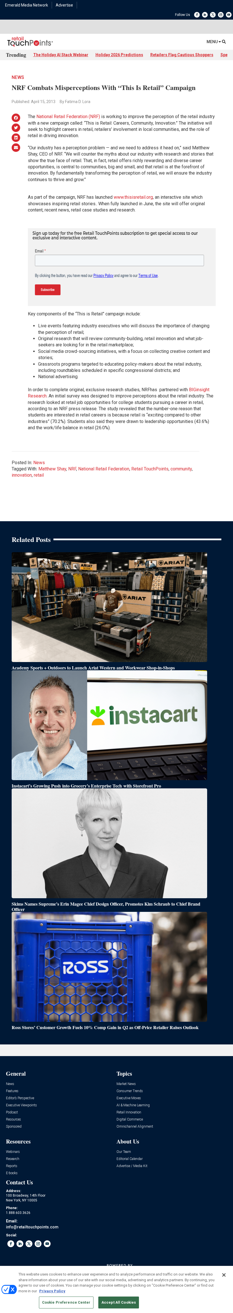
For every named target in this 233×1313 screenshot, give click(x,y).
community (181, 469)
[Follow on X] (213, 15)
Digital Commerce (129, 1119)
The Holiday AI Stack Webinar (60, 55)
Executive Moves (128, 1098)
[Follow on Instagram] (221, 15)
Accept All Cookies (118, 1302)
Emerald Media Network (26, 5)
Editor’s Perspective (20, 1098)
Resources (13, 1119)
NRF (72, 469)
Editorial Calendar (129, 1159)
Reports (11, 1166)
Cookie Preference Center (66, 1302)
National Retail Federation (103, 469)
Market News (126, 1084)
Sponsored (14, 1126)
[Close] (224, 1275)
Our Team (123, 1152)
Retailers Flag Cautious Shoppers (181, 55)
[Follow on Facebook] (197, 15)
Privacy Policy (52, 1291)
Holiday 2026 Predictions (119, 55)
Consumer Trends (129, 1091)
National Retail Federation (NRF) (68, 116)
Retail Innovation (128, 1112)
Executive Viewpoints (21, 1105)
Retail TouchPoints (149, 469)
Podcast (12, 1112)
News (18, 77)
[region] (116, 1289)
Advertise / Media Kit (131, 1166)
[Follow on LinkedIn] (205, 15)
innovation (22, 475)
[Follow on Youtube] (229, 15)
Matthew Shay (52, 469)
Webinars (13, 1152)
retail (39, 475)
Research (12, 1159)
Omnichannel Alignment (134, 1126)
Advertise (64, 5)
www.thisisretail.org (133, 197)
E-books (12, 1173)
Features (12, 1091)
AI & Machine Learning (133, 1105)
